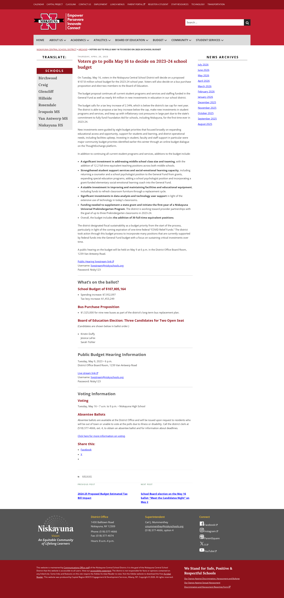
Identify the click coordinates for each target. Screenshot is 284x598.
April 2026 (204, 80)
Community (179, 40)
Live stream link (87, 373)
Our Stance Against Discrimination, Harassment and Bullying (212, 578)
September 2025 (207, 118)
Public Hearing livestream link (94, 261)
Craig (43, 84)
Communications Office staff (77, 567)
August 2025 (205, 124)
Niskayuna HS (50, 125)
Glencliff (45, 91)
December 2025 (207, 102)
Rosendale (47, 105)
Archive (87, 476)
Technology (198, 4)
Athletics (100, 40)
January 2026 (205, 97)
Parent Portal (135, 4)
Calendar (39, 4)
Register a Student (158, 4)
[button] (247, 22)
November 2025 (207, 107)
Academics (78, 40)
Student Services (208, 40)
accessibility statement (100, 570)
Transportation (216, 4)
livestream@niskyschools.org (107, 265)
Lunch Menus (117, 4)
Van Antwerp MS (53, 118)
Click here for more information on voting (101, 436)
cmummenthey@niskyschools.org (164, 526)
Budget (158, 40)
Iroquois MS (49, 111)
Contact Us (85, 4)
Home (40, 40)
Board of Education (130, 40)
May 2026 (203, 75)
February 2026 (206, 91)
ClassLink (71, 4)
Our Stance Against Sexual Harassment (202, 582)
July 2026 (203, 64)
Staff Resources (180, 4)
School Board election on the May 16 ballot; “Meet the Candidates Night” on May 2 (165, 498)
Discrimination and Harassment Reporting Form (206, 587)
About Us (56, 40)
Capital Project (55, 4)
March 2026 (205, 86)
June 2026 (203, 70)
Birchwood (47, 78)
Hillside (45, 98)
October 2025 (206, 113)
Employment (100, 4)
